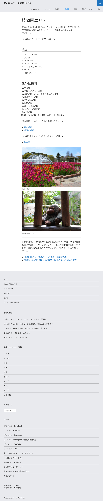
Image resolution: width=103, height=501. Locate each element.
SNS (90, 9)
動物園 (57, 9)
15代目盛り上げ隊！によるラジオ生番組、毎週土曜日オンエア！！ (30, 324)
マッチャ (7, 381)
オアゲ (6, 358)
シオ (5, 372)
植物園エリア (34, 20)
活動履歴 (7, 293)
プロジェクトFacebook (13, 426)
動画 (75, 9)
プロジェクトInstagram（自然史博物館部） (21, 440)
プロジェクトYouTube (12, 444)
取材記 (84, 9)
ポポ (5, 363)
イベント (47, 9)
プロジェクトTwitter (12, 431)
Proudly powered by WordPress (14, 498)
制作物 (6, 298)
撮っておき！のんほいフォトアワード (19, 453)
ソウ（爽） (8, 395)
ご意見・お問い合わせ (11, 303)
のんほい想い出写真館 (12, 462)
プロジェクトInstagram (13, 435)
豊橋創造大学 (9, 476)
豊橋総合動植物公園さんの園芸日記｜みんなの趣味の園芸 (50, 260)
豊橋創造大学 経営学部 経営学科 (16, 471)
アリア (6, 390)
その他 (97, 9)
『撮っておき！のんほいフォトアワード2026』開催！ (25, 319)
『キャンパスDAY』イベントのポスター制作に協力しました (27, 328)
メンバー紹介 (8, 289)
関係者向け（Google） (13, 488)
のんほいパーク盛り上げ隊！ (18, 3)
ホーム (6, 279)
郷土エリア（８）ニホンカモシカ (17, 333)
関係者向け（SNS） (12, 485)
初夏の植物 (29, 130)
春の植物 (28, 127)
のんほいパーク (34, 9)
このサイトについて (10, 284)
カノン (6, 386)
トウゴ (6, 377)
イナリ (6, 354)
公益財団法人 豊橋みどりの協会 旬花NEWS (45, 257)
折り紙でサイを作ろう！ (13, 467)
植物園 (67, 9)
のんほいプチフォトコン (13, 458)
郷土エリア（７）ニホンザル (15, 337)
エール (6, 368)
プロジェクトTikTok (11, 449)
